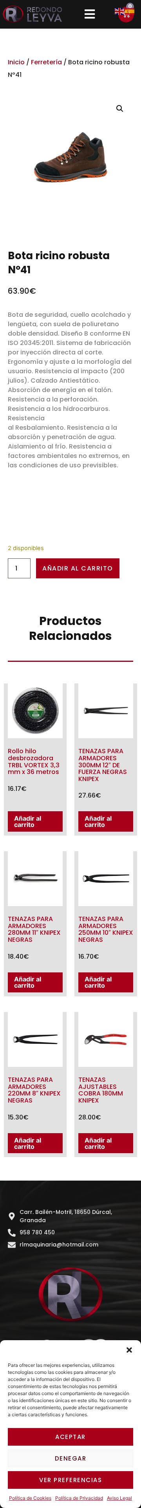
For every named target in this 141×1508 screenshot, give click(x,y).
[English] (120, 11)
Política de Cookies (30, 1498)
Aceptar (70, 1437)
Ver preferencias (70, 1480)
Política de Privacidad (79, 1498)
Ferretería (46, 62)
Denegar (71, 1458)
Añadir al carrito (77, 568)
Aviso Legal (119, 1498)
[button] (129, 1350)
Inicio (16, 62)
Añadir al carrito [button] (27, 821)
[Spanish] (130, 11)
